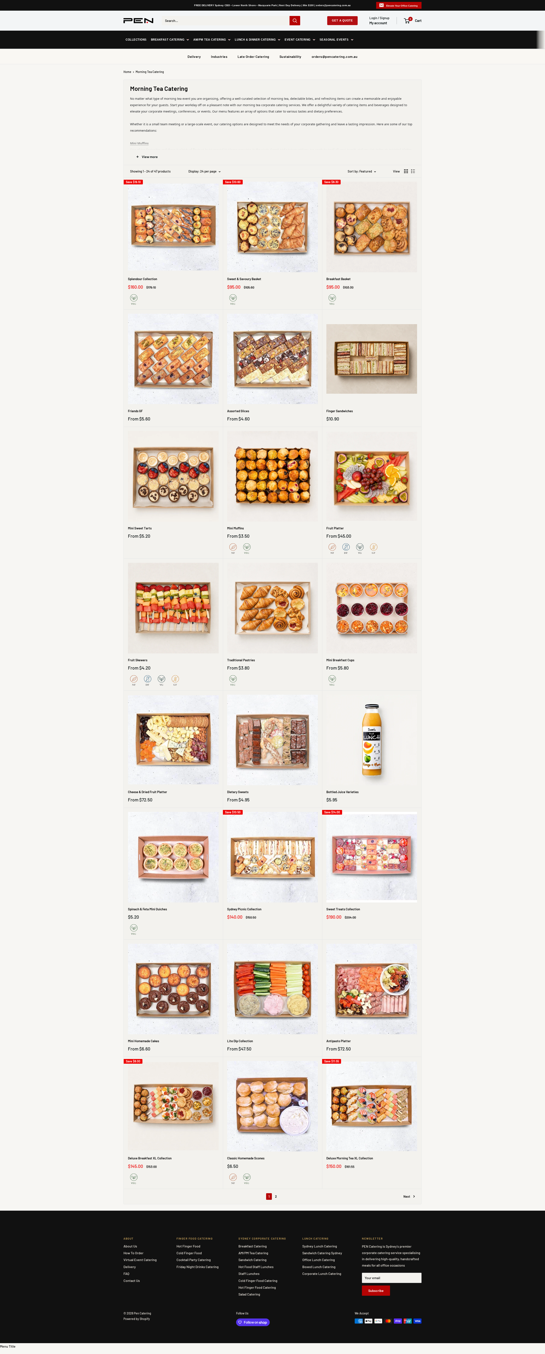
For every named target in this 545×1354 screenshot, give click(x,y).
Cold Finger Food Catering (257, 1280)
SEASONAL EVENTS (334, 39)
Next (406, 1196)
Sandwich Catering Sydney (322, 1253)
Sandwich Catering (252, 1260)
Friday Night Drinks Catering (197, 1267)
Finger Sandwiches (339, 411)
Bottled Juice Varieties (342, 792)
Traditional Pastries (241, 660)
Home (127, 72)
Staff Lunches (249, 1273)
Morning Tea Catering (150, 72)
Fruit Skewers (137, 660)
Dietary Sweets (237, 792)
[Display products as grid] (406, 171)
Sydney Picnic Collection (244, 909)
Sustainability (290, 56)
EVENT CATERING (297, 39)
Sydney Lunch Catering (319, 1246)
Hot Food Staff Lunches (256, 1267)
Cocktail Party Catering (193, 1260)
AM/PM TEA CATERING (209, 39)
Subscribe (376, 1290)
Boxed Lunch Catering (319, 1267)
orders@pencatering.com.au (335, 56)
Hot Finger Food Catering (257, 1287)
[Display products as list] (413, 171)
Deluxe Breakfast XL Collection (150, 1158)
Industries (219, 56)
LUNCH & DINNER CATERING (255, 39)
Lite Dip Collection (240, 1041)
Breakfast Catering (252, 1246)
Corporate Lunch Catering (321, 1273)
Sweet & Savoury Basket (244, 279)
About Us (130, 1246)
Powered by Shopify (136, 1319)
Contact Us (131, 1280)
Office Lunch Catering (318, 1260)
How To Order (133, 1253)
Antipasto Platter (338, 1041)
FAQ (126, 1273)
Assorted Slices (238, 411)
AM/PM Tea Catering (253, 1253)
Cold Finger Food (189, 1253)
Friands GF (135, 411)
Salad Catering (249, 1294)
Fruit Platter (335, 528)
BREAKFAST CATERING (167, 39)
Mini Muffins (235, 528)
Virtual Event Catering (140, 1260)
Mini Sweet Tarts (140, 528)
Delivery (194, 56)
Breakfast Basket (338, 279)
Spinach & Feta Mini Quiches (147, 909)
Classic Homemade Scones (245, 1158)
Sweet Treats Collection (343, 909)
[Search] (295, 20)
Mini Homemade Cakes (143, 1041)
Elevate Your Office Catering (402, 5)
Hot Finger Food (188, 1246)
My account (378, 23)
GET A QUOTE (342, 20)
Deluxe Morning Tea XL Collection (349, 1158)
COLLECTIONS (136, 39)
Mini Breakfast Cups (340, 660)
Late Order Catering (253, 56)
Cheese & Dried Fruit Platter (147, 792)
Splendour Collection (142, 279)
